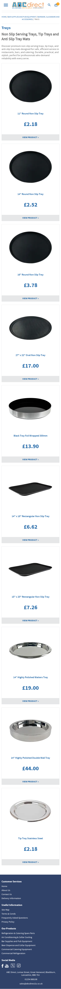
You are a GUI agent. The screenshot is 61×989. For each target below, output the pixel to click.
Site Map (5, 909)
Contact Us (7, 894)
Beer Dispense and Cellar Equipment (19, 945)
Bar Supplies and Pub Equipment (22, 17)
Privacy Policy (8, 921)
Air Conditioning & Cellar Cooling (17, 937)
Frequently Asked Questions (15, 917)
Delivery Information (11, 898)
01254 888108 (31, 979)
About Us (6, 890)
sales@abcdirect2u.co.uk (31, 983)
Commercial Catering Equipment (17, 949)
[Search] (49, 5)
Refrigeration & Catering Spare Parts (18, 933)
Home (4, 17)
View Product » (30, 137)
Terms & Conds (9, 913)
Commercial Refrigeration (13, 953)
